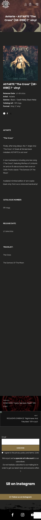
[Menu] (36, 4)
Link (36, 453)
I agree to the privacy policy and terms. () (21, 453)
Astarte (12, 97)
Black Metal (31, 100)
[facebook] (12, 515)
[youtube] (32, 516)
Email (4, 437)
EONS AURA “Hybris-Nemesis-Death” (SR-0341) (19, 403)
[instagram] (22, 515)
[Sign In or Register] (25, 4)
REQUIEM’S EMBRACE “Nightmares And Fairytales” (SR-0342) (22, 419)
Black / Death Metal (18, 100)
